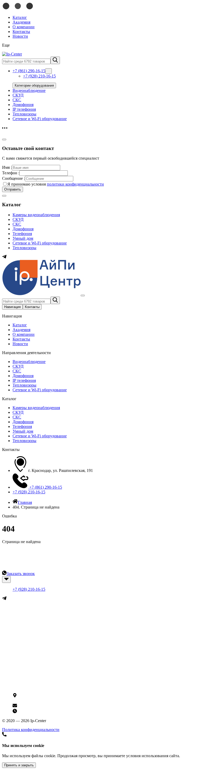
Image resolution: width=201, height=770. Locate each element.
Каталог (20, 17)
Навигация (12, 307)
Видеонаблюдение (29, 90)
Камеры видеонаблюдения (36, 215)
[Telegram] (4, 257)
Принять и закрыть (19, 765)
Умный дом (23, 238)
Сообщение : (13, 178)
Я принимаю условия (55, 184)
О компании (24, 27)
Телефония (22, 233)
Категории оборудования (34, 85)
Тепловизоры (24, 114)
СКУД (18, 95)
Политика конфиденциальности (30, 729)
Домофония (23, 104)
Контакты (21, 31)
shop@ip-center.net (33, 706)
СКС (17, 100)
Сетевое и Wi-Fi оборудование (40, 118)
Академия (21, 22)
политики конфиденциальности (75, 184)
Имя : (7, 167)
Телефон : (10, 173)
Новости (20, 36)
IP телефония (24, 109)
